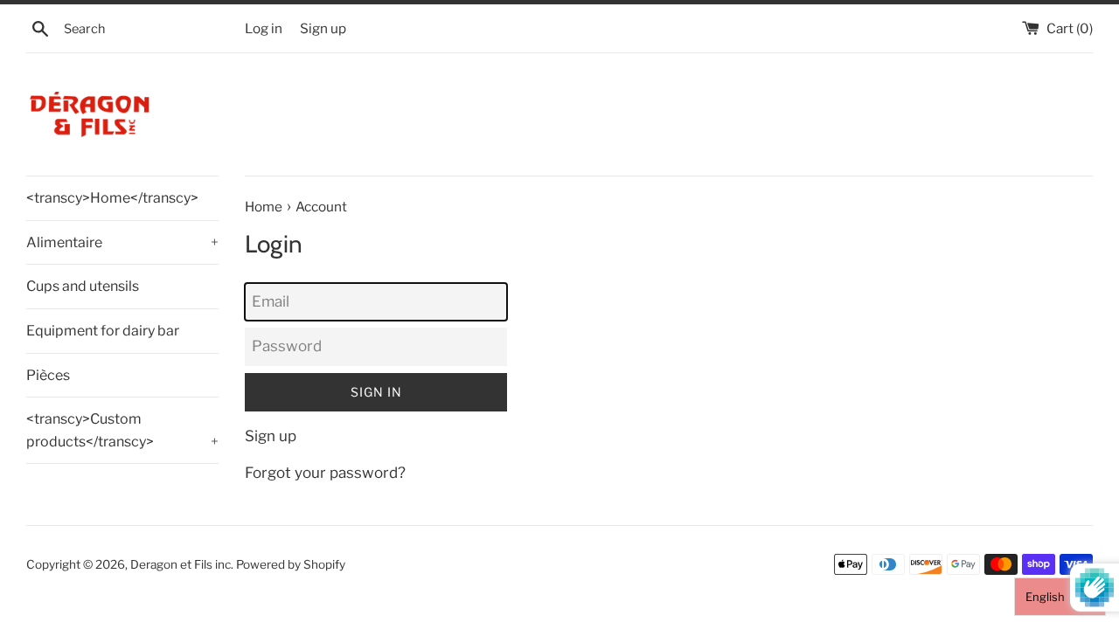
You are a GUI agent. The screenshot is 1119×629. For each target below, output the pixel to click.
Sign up (323, 28)
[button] (1060, 596)
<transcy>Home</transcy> (112, 198)
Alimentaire (122, 242)
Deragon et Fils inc (180, 564)
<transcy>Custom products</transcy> (122, 430)
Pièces (48, 375)
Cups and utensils (82, 286)
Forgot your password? (325, 472)
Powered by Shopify (290, 564)
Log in (263, 28)
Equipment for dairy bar (102, 330)
